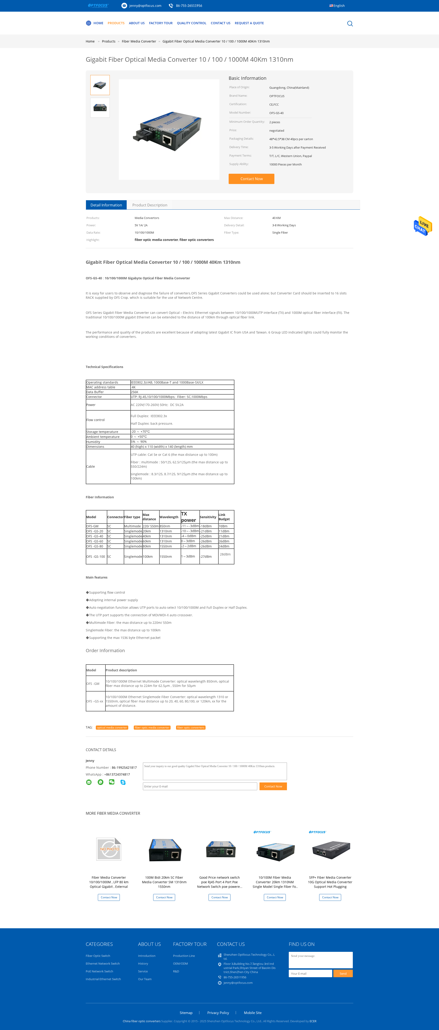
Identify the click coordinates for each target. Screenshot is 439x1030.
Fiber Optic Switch (98, 956)
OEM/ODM (180, 963)
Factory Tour (161, 23)
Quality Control (191, 23)
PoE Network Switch (99, 971)
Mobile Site (253, 1012)
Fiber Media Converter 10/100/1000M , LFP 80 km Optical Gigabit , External (108, 882)
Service (143, 971)
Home (98, 23)
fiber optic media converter (152, 727)
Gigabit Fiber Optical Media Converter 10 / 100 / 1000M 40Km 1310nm (216, 41)
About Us (137, 23)
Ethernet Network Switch (103, 963)
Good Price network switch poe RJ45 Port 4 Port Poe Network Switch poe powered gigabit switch (219, 884)
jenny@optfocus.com (145, 5)
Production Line (184, 956)
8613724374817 (118, 774)
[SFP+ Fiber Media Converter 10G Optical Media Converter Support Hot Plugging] (331, 849)
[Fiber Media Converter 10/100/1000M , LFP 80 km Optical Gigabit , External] (110, 849)
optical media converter (112, 727)
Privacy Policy (218, 1012)
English (339, 5)
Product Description (149, 205)
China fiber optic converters (142, 1021)
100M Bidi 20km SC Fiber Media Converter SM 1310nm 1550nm (164, 882)
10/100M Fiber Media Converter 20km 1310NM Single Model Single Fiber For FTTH (275, 884)
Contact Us (220, 23)
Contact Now (252, 178)
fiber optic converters (190, 727)
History (143, 963)
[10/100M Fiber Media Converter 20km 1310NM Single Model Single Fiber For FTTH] (276, 849)
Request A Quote (249, 23)
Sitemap (186, 1012)
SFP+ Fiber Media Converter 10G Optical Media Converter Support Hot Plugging (330, 882)
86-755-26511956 (189, 6)
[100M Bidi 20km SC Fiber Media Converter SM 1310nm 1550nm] (165, 849)
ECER (313, 1021)
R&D (176, 971)
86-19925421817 (124, 767)
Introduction (146, 956)
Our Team (145, 979)
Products (116, 23)
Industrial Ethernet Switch (103, 979)
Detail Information (106, 205)
